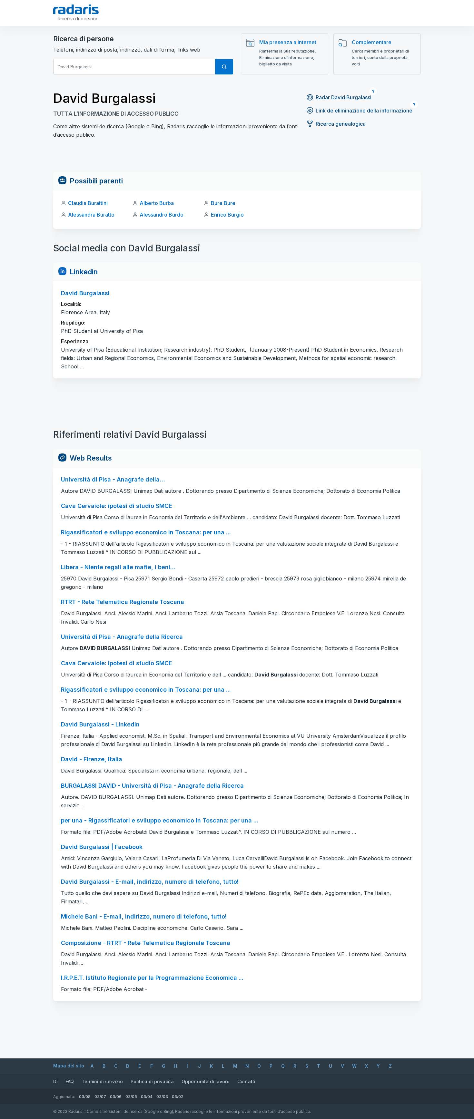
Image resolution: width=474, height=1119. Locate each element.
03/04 (147, 1096)
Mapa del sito (68, 1065)
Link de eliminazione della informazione (364, 110)
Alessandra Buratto (91, 214)
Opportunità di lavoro (206, 1081)
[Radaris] (76, 9)
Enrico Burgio (227, 214)
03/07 (100, 1096)
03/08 (85, 1096)
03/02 (177, 1096)
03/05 (131, 1096)
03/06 (116, 1096)
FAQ (69, 1081)
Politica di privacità (152, 1081)
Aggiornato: (64, 1096)
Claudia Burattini (88, 203)
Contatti (246, 1081)
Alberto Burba (157, 203)
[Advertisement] (237, 157)
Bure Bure (223, 203)
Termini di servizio (102, 1081)
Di (55, 1081)
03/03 (162, 1096)
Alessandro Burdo (161, 214)
